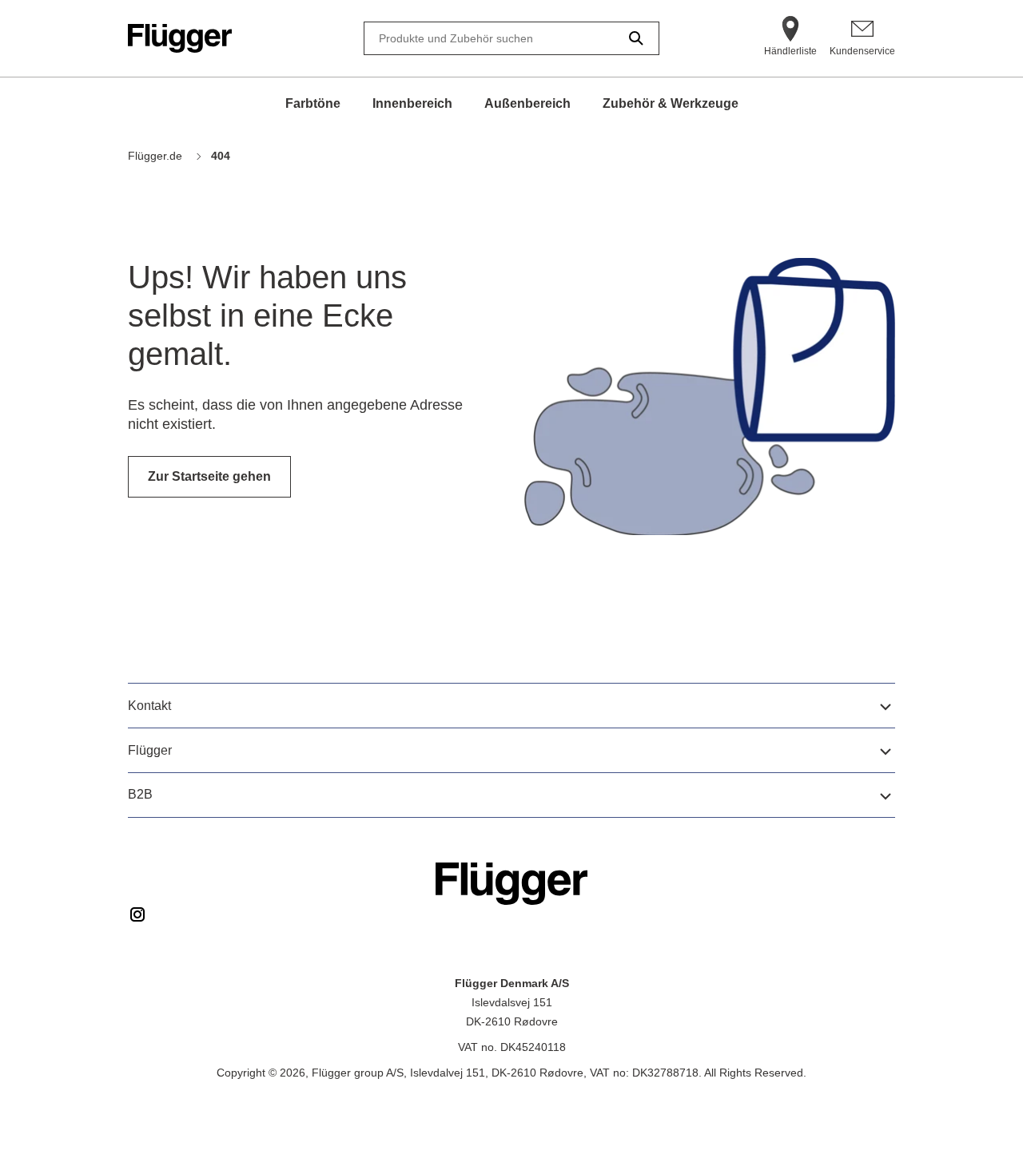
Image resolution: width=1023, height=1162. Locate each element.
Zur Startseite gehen (209, 476)
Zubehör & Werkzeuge (670, 103)
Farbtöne (312, 103)
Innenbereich (412, 103)
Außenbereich (527, 103)
